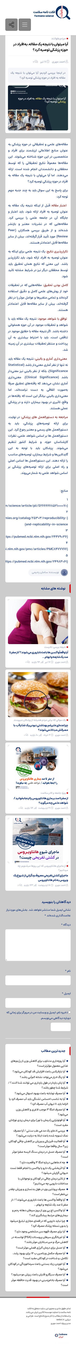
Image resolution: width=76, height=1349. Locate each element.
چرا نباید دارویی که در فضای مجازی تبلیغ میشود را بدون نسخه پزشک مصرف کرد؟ (39, 1223)
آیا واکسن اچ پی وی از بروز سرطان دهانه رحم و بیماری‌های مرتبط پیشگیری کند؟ (40, 1213)
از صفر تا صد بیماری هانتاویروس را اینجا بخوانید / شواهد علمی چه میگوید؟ (41, 800)
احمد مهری (58, 61)
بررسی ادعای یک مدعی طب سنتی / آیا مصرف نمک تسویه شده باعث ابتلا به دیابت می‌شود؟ (40, 1133)
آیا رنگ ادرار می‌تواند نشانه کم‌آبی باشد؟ (42, 1077)
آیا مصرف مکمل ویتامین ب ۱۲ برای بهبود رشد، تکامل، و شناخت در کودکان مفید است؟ (40, 1256)
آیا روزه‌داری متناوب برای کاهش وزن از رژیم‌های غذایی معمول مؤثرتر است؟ (39, 1063)
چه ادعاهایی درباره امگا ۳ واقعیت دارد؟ (42, 1162)
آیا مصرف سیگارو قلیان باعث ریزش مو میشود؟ (38, 1274)
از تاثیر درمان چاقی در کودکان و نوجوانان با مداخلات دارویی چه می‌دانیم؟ (43, 1181)
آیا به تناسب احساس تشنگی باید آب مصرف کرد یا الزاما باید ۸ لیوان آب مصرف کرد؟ (38, 1101)
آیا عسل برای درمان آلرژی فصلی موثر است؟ (40, 1247)
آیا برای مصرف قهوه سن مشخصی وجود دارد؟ (40, 1231)
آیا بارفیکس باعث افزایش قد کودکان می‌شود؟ (39, 1071)
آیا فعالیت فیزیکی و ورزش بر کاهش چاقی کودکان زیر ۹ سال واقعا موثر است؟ (38, 1144)
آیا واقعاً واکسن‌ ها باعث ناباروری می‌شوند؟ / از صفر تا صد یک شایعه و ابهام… (38, 654)
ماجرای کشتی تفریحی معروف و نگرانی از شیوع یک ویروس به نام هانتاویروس (40, 877)
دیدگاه (66, 924)
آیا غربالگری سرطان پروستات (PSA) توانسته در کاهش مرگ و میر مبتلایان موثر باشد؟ (40, 1239)
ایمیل (66, 993)
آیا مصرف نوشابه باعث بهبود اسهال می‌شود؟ (40, 1093)
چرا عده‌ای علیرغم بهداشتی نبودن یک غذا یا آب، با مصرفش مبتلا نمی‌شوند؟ (40, 727)
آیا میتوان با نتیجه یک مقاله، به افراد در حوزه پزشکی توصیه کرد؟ (40, 47)
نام (68, 970)
